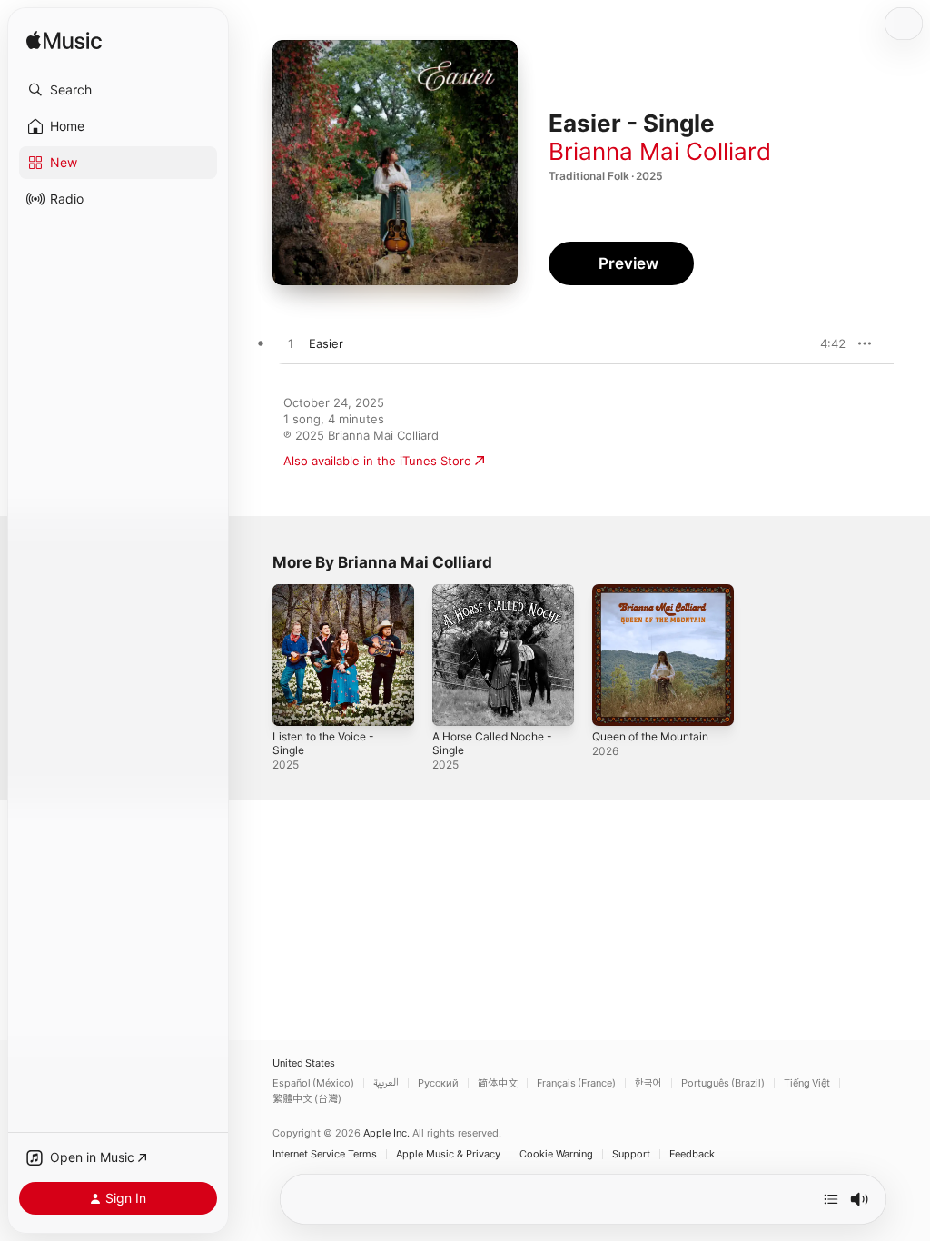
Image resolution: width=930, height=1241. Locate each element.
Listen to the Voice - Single (323, 743)
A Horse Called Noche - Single (492, 743)
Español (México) (313, 1083)
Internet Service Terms (324, 1154)
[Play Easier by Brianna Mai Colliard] (290, 344)
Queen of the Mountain (650, 736)
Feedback (692, 1154)
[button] (118, 89)
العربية (386, 1083)
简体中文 (498, 1083)
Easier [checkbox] (326, 343)
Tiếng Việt (807, 1083)
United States (303, 1063)
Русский (438, 1083)
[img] (64, 41)
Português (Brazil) (723, 1083)
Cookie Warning (556, 1154)
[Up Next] (831, 1199)
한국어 (648, 1083)
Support (631, 1154)
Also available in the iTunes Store (377, 460)
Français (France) (576, 1083)
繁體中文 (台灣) (306, 1099)
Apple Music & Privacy (448, 1154)
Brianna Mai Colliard (660, 151)
